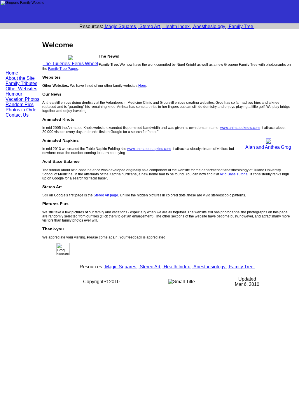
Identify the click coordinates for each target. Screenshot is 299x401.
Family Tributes (21, 83)
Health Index (176, 26)
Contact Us (17, 115)
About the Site (20, 78)
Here (142, 86)
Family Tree (241, 26)
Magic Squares (120, 26)
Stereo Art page (106, 195)
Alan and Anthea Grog (268, 147)
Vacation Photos (22, 99)
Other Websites (21, 88)
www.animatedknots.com (240, 128)
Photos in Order (22, 109)
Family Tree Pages (63, 69)
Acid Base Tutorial (234, 174)
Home (12, 72)
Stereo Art (149, 26)
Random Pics (20, 104)
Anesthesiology (209, 26)
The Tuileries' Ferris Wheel (70, 63)
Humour (14, 93)
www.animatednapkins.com (149, 149)
